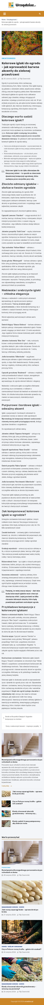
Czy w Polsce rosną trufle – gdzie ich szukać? (21, 949)
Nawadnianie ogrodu (10, 907)
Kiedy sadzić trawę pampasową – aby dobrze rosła (26, 822)
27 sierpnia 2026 (9, 915)
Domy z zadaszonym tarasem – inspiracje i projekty (22, 726)
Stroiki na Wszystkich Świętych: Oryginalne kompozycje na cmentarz (18, 718)
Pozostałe (6, 867)
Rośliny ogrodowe (15, 946)
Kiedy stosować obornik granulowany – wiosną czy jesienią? (23, 813)
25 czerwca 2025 (10, 79)
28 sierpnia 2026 (9, 875)
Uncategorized (8, 58)
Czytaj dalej (5, 786)
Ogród (21, 907)
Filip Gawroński (25, 79)
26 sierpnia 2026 (9, 952)
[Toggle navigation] (4, 14)
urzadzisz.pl (28, 1001)
